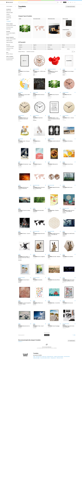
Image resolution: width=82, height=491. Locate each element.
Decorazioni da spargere (10, 58)
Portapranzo (8, 49)
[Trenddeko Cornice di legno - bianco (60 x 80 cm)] (69, 64)
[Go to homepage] (9, 2)
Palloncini (7, 34)
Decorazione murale (36, 185)
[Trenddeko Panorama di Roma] (54, 273)
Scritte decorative (67, 356)
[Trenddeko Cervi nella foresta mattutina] (69, 227)
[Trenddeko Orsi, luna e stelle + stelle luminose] (24, 88)
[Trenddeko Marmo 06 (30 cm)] (69, 88)
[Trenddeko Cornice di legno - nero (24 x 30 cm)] (24, 64)
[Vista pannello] (73, 51)
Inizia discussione (72, 340)
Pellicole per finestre (60, 357)
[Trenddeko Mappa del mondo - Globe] (54, 180)
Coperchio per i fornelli (9, 48)
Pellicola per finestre (21, 277)
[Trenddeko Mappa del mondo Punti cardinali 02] (69, 319)
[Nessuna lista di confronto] (70, 2)
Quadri (49, 92)
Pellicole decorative (50, 356)
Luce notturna (20, 92)
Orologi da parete (53, 357)
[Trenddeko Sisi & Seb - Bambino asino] (54, 250)
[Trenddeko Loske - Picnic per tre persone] (24, 134)
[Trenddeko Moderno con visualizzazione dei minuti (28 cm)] (24, 111)
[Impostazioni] (61, 2)
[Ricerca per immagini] (58, 2)
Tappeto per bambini (9, 42)
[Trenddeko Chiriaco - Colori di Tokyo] (24, 227)
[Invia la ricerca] (19, 2)
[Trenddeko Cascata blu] (39, 273)
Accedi (65, 2)
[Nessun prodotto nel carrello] (75, 2)
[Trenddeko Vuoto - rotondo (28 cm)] (69, 111)
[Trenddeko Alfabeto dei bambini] (39, 296)
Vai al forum (20, 341)
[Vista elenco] (74, 51)
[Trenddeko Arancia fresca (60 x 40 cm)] (69, 157)
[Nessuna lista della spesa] (72, 2)
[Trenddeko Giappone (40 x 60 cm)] (39, 157)
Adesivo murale (8, 10)
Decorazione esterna (9, 27)
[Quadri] (25, 28)
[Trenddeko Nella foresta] (69, 180)
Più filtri (68, 49)
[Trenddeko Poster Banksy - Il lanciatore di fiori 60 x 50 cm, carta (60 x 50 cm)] (24, 250)
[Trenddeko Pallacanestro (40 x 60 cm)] (54, 157)
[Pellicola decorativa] (54, 28)
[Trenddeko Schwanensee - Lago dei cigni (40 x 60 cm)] (24, 157)
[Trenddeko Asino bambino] (69, 250)
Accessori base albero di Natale (11, 25)
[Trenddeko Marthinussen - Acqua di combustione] (24, 180)
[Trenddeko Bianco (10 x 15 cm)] (39, 134)
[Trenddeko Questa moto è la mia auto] (24, 319)
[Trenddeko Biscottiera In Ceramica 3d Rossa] (54, 64)
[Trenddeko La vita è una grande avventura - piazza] (24, 296)
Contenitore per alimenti (10, 46)
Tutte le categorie (9, 6)
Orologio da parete (36, 69)
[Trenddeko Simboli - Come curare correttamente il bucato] (54, 111)
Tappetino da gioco (9, 40)
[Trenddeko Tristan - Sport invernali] (39, 319)
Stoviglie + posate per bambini (11, 38)
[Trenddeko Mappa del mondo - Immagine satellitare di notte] (69, 273)
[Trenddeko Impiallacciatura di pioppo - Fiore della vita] (69, 204)
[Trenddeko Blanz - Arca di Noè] (54, 296)
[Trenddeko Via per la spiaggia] (54, 319)
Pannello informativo (9, 59)
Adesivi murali (44, 356)
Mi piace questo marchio (71, 6)
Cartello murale (8, 17)
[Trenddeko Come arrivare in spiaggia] (24, 273)
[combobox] (23, 52)
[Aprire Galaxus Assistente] (68, 2)
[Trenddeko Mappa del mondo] (39, 227)
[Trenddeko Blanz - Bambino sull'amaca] (54, 204)
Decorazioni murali (39, 356)
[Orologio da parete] (68, 33)
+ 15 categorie (8, 21)
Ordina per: (20, 51)
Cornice (7, 19)
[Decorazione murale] (39, 28)
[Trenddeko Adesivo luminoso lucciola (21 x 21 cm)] (39, 88)
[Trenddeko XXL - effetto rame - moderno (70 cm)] (39, 64)
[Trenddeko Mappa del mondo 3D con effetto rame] (39, 180)
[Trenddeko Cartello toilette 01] (54, 134)
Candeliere (8, 14)
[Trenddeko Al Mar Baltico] (69, 134)
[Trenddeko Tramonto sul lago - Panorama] (24, 204)
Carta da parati (20, 138)
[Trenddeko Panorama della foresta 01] (39, 204)
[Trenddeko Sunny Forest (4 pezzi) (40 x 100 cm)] (54, 88)
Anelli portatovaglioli (9, 12)
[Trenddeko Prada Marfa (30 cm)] (39, 111)
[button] (30, 92)
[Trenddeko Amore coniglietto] (39, 250)
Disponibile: (28, 51)
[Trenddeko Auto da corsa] (69, 296)
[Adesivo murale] (68, 22)
